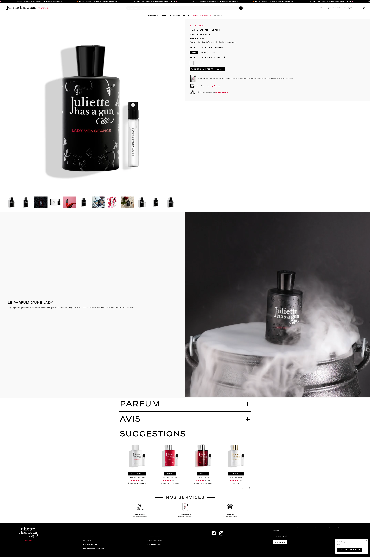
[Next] (249, 488)
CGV (84, 532)
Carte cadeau (151, 528)
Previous (5, 107)
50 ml (203, 52)
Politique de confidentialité (94, 548)
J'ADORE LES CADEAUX (349, 550)
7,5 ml (213, 52)
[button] (194, 39)
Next (179, 107)
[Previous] (243, 488)
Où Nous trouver (153, 536)
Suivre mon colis (152, 532)
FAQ (84, 528)
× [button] (366, 541)
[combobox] (185, 8)
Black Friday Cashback (154, 540)
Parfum (140, 404)
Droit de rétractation (155, 544)
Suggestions (153, 434)
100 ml (194, 52)
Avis (130, 419)
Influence (87, 540)
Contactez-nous (89, 536)
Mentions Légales (90, 544)
